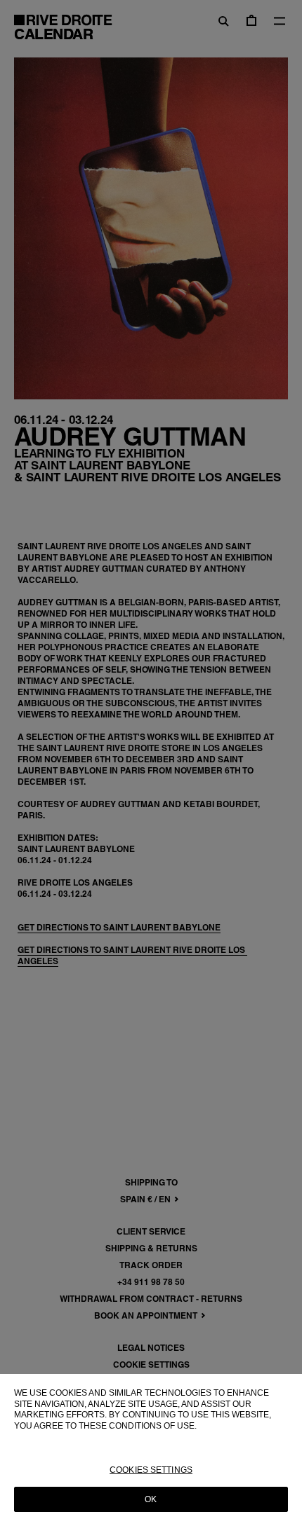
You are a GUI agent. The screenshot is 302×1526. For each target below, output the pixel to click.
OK (151, 1499)
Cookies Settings (151, 1470)
